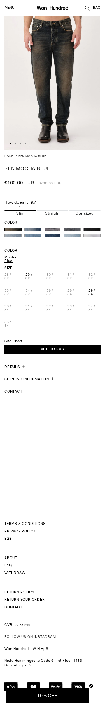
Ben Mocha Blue (32, 156)
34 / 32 (31, 292)
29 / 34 (91, 292)
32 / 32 (94, 276)
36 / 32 (52, 292)
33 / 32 (10, 292)
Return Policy (19, 592)
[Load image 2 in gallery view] (15, 143)
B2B (8, 539)
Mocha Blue (10, 259)
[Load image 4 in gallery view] (25, 143)
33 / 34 (73, 308)
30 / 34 (10, 308)
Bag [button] (96, 8)
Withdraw (14, 573)
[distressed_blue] (32, 235)
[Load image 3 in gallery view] (20, 143)
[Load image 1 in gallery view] (10, 143)
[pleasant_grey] (72, 229)
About (10, 558)
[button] (87, 8)
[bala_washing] (32, 229)
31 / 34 (31, 308)
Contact (13, 607)
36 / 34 (10, 324)
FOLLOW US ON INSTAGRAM (30, 637)
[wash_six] (13, 235)
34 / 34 (94, 308)
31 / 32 (73, 276)
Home (9, 156)
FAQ (8, 565)
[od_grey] (92, 235)
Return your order (24, 600)
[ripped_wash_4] (72, 235)
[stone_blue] (52, 235)
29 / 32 (28, 276)
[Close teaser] (91, 686)
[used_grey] (52, 229)
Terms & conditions (25, 524)
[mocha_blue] (13, 229)
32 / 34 (52, 308)
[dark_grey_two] (92, 229)
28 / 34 (73, 292)
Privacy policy (20, 531)
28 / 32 (10, 276)
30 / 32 (52, 276)
